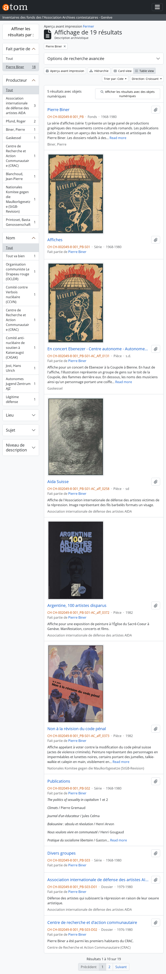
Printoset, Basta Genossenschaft (21, 222)
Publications (58, 781)
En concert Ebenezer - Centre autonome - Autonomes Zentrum (98, 348)
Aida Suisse (58, 481)
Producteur (16, 80)
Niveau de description (16, 447)
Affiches (55, 239)
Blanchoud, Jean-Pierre (21, 176)
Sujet (10, 430)
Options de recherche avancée (75, 58)
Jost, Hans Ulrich (21, 368)
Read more (118, 138)
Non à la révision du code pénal (76, 728)
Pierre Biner (21, 68)
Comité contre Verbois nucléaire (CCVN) (21, 294)
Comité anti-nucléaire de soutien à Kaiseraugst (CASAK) (21, 348)
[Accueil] (16, 7)
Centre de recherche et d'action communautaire (92, 922)
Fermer (88, 26)
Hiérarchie (101, 71)
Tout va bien (21, 257)
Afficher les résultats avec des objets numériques (129, 94)
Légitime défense (21, 399)
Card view (124, 71)
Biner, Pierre (21, 130)
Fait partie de (18, 48)
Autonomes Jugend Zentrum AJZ (21, 384)
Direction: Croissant (145, 79)
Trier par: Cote (114, 79)
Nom (10, 238)
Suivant (121, 967)
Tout (9, 58)
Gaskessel (21, 139)
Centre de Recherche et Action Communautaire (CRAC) (21, 156)
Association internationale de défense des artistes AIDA (21, 105)
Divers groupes (61, 853)
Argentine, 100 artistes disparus (76, 605)
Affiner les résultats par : (21, 32)
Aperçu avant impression (66, 71)
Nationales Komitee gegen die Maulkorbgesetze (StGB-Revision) (21, 199)
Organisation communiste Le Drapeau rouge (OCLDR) (21, 271)
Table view (146, 71)
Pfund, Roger (21, 122)
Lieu (10, 415)
